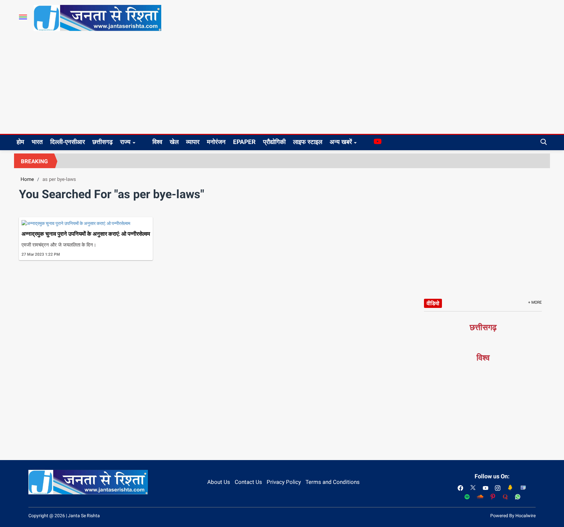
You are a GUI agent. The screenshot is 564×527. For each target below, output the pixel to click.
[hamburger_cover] (23, 17)
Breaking (34, 161)
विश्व (157, 142)
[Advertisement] (282, 85)
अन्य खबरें (341, 142)
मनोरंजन (216, 142)
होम (20, 142)
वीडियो (433, 303)
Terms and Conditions (333, 482)
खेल (174, 142)
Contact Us (248, 482)
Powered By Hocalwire (513, 515)
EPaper (244, 142)
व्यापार (192, 142)
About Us (218, 482)
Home (27, 179)
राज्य (125, 142)
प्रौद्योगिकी (274, 142)
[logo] (97, 17)
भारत (37, 142)
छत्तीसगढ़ (102, 142)
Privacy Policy (284, 482)
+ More (535, 302)
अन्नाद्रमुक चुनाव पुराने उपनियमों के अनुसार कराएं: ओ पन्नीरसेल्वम (86, 234)
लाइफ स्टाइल (307, 142)
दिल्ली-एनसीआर (67, 142)
